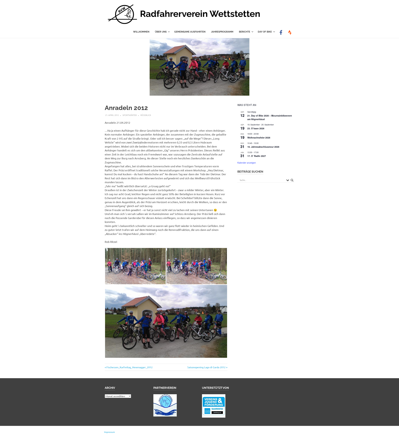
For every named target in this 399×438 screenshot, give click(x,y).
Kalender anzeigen (246, 162)
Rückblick (145, 115)
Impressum (109, 432)
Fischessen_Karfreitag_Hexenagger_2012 (129, 367)
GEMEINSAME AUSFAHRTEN (189, 31)
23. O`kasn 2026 (255, 128)
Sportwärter (130, 115)
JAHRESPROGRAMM (222, 31)
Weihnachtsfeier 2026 (258, 137)
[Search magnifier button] (292, 180)
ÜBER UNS (161, 31)
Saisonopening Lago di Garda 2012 (206, 367)
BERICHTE (244, 31)
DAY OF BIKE (265, 31)
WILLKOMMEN (141, 31)
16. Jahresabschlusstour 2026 (263, 146)
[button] (135, 266)
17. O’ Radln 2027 (256, 155)
